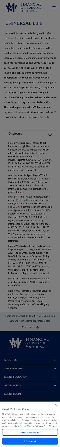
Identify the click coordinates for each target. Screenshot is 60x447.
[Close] (55, 404)
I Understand (30, 441)
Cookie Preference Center (30, 432)
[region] (30, 424)
